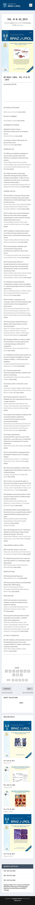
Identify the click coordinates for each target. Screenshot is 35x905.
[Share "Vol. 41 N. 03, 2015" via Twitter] (10, 671)
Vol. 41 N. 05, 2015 (9, 854)
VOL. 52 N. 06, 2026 (9, 871)
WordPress (17, 900)
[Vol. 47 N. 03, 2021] (17, 798)
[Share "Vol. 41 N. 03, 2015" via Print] (21, 675)
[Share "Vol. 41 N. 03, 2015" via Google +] (14, 671)
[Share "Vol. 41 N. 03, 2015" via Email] (17, 675)
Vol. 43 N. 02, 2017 (9, 761)
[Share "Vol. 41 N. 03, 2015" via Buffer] (29, 671)
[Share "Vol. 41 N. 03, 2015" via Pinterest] (21, 671)
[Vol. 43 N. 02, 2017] (17, 739)
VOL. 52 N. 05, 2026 (9, 875)
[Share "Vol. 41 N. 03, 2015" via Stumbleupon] (14, 675)
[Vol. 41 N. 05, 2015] (17, 832)
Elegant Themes (17, 898)
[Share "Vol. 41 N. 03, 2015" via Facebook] (6, 671)
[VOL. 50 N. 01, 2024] (17, 774)
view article (21, 112)
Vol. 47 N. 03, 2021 (9, 809)
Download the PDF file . (10, 84)
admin (12, 23)
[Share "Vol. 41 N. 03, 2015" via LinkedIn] (25, 671)
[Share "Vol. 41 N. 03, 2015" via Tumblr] (17, 671)
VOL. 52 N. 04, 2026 (9, 880)
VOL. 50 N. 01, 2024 (9, 785)
